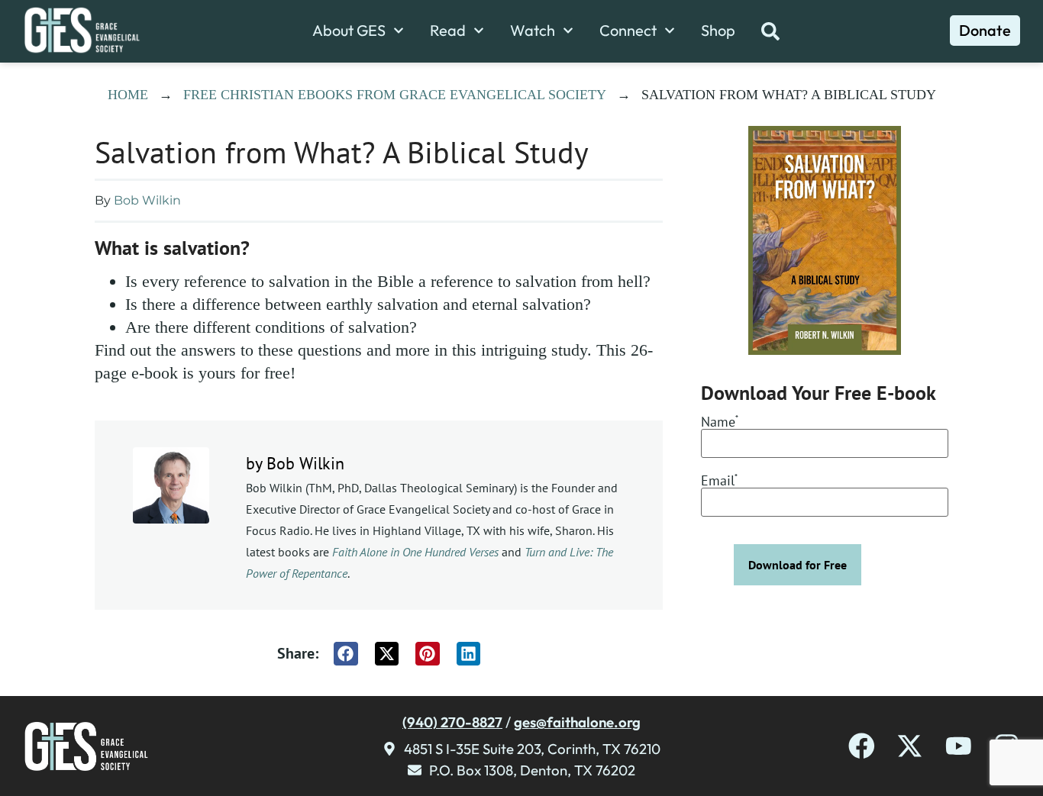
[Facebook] (861, 746)
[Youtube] (958, 746)
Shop (718, 30)
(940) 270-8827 (452, 722)
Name (719, 422)
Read (448, 30)
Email (719, 481)
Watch (532, 30)
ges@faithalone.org (577, 722)
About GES (349, 30)
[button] (346, 654)
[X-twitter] (909, 746)
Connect (628, 30)
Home (128, 94)
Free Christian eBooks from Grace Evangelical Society (394, 94)
